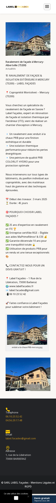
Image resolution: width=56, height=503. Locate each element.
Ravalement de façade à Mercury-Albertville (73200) (25, 63)
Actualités (11, 68)
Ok (16, 498)
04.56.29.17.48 (14, 420)
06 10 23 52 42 (17, 294)
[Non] (28, 496)
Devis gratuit (42, 499)
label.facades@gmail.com (24, 290)
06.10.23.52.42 (14, 416)
